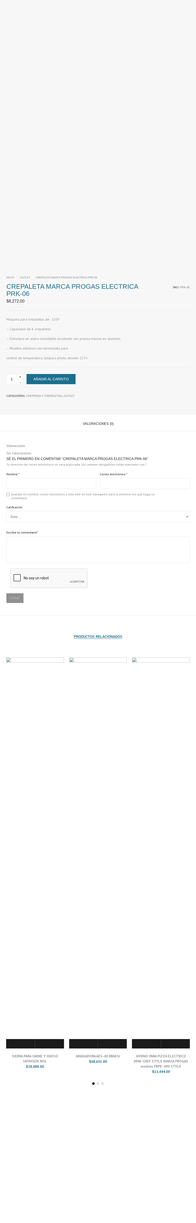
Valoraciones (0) (98, 424)
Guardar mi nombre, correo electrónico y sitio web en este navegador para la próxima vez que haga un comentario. (83, 496)
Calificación (14, 507)
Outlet (25, 277)
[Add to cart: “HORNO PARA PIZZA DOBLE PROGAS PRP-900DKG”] (146, 1043)
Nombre (12, 474)
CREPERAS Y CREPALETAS (44, 395)
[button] (93, 1083)
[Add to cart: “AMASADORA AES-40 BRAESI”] (20, 1043)
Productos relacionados (98, 637)
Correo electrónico (113, 474)
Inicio (10, 277)
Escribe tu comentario (22, 532)
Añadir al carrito (51, 379)
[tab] (98, 423)
